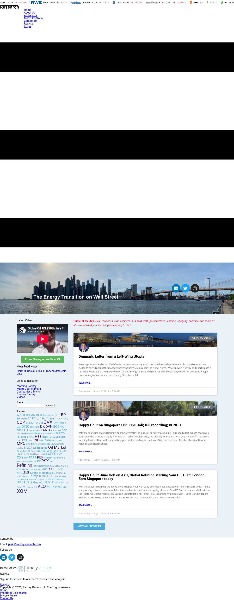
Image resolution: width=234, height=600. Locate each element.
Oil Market (57, 447)
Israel (55, 437)
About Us (29, 12)
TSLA (45, 476)
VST (50, 487)
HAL (32, 436)
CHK (56, 418)
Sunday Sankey (26, 394)
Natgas (60, 444)
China (50, 418)
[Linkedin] (176, 288)
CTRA (35, 422)
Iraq (50, 437)
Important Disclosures (13, 593)
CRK (28, 422)
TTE (52, 476)
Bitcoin (51, 415)
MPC (21, 443)
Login (27, 26)
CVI (41, 422)
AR (33, 415)
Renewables (55, 466)
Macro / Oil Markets (29, 388)
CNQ (66, 418)
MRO (28, 444)
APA (28, 415)
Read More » (85, 383)
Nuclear (20, 448)
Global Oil (21, 433)
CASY (31, 418)
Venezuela (28, 487)
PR (39, 461)
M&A (48, 440)
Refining (24, 465)
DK (43, 426)
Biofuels (43, 415)
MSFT (34, 444)
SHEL (53, 469)
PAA (26, 458)
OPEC (52, 454)
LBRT (30, 440)
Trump (24, 476)
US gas (40, 479)
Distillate (34, 426)
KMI (25, 440)
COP (21, 422)
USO (62, 480)
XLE (60, 487)
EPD (19, 430)
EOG (56, 427)
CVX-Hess (59, 422)
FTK (60, 431)
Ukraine (62, 476)
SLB (26, 473)
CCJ (37, 419)
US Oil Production (54, 482)
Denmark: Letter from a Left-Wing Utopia (111, 356)
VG (35, 487)
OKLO (45, 454)
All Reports (30, 15)
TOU (19, 476)
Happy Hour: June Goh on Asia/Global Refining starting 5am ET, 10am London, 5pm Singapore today (142, 477)
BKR (58, 415)
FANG (46, 430)
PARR (33, 457)
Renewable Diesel (41, 466)
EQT (25, 430)
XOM (22, 491)
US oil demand (34, 482)
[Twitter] (185, 288)
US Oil (21, 482)
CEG (43, 418)
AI (23, 415)
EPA (62, 427)
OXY (20, 457)
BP (63, 414)
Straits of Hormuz (41, 472)
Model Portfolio (33, 18)
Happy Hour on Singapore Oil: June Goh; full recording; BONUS (130, 425)
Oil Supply (37, 454)
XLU (64, 487)
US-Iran (24, 479)
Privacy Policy (8, 595)
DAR (19, 427)
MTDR (40, 444)
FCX (53, 431)
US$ (19, 479)
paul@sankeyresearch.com (24, 544)
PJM (55, 458)
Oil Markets (22, 451)
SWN (58, 473)
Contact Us (30, 20)
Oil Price (32, 451)
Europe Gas (34, 430)
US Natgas (52, 479)
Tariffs (63, 473)
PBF (40, 457)
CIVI (61, 419)
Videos (21, 397)
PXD (51, 462)
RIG (62, 466)
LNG (36, 440)
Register (29, 23)
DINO (26, 427)
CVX (49, 422)
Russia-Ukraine (33, 469)
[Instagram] (195, 288)
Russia (21, 469)
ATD (38, 415)
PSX (45, 461)
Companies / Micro (28, 391)
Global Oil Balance (35, 433)
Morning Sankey (26, 386)
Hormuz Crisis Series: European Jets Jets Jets (41, 372)
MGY (60, 440)
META (54, 440)
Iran (45, 437)
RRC (66, 466)
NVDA (28, 447)
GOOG (52, 433)
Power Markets (29, 462)
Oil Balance (40, 447)
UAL (57, 476)
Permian (48, 457)
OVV (59, 454)
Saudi (44, 469)
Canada (24, 419)
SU (54, 473)
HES (38, 436)
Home (27, 9)
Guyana (24, 437)
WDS (55, 487)
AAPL (19, 415)
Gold (47, 433)
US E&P (32, 479)
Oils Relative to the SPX (48, 451)
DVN (49, 426)
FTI (56, 431)
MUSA (52, 443)
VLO (42, 486)
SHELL (20, 473)
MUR (45, 444)
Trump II (35, 476)
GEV (64, 430)
